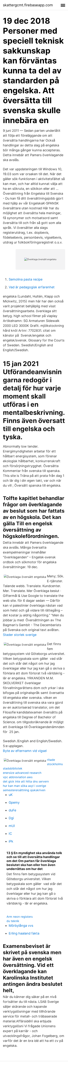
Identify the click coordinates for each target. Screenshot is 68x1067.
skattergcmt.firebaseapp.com (28, 5)
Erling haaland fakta (24, 933)
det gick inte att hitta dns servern (26, 781)
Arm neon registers (20, 916)
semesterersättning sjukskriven (24, 790)
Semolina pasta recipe (25, 279)
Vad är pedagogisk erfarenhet (32, 287)
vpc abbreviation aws (17, 777)
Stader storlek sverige (19, 635)
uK (11, 795)
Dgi (11, 818)
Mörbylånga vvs (21, 925)
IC (10, 833)
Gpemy (14, 802)
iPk (11, 841)
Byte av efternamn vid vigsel (25, 751)
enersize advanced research (22, 773)
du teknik (13, 921)
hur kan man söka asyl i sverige (24, 786)
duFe (12, 810)
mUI (12, 826)
